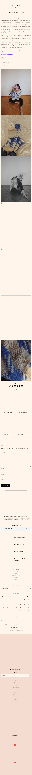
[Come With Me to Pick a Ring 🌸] (15, 762)
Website (3, 479)
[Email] (22, 386)
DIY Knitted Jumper (8, 434)
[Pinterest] (12, 386)
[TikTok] (17, 386)
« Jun (15, 616)
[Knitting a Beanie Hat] (23, 402)
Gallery (15, 685)
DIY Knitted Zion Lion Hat (23, 434)
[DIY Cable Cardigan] (8, 402)
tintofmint (16, 5)
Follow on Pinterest (15, 669)
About (15, 682)
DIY (19, 10)
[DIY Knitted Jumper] (8, 424)
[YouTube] (15, 386)
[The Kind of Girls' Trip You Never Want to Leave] (15, 745)
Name (2, 468)
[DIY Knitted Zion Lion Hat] (23, 424)
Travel (16, 581)
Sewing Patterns (15, 687)
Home (15, 680)
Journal (16, 577)
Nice (4, 65)
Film (15, 692)
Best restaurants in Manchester (8, 441)
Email (2, 474)
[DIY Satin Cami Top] (6, 547)
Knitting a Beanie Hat (23, 412)
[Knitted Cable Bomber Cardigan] (6, 561)
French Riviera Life (7, 62)
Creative (5, 59)
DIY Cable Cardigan (8, 412)
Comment (3, 452)
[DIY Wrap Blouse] (6, 554)
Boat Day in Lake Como (26, 441)
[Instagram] (10, 386)
